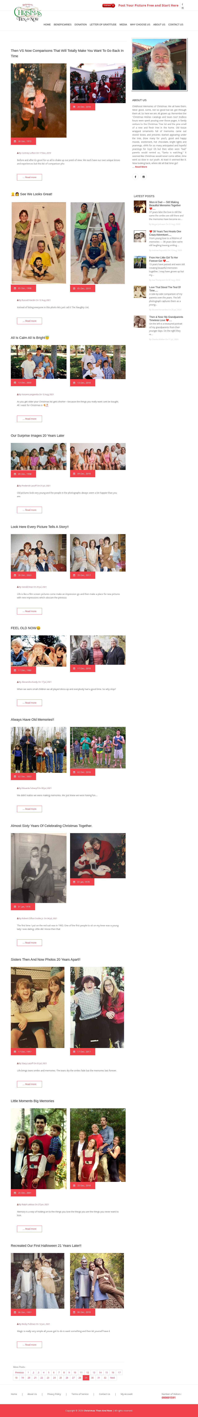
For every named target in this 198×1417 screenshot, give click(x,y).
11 (81, 1372)
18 (16, 1377)
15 (106, 1372)
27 (73, 1377)
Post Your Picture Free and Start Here (148, 5)
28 (79, 1377)
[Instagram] (183, 7)
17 (119, 1372)
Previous (19, 1372)
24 (54, 1377)
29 (86, 1377)
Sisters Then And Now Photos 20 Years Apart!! (45, 959)
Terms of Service (79, 1394)
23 (48, 1377)
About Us (159, 24)
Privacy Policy (54, 1394)
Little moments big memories (32, 1101)
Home (47, 24)
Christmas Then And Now (98, 1410)
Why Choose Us (140, 24)
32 (105, 1377)
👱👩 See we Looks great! (31, 194)
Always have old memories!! (32, 719)
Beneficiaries (62, 24)
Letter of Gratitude (103, 24)
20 (29, 1377)
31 (98, 1377)
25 (60, 1377)
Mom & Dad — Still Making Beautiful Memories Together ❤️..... (165, 205)
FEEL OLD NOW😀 (26, 628)
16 (113, 1372)
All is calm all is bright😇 (30, 338)
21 (35, 1377)
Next (112, 1377)
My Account (127, 1394)
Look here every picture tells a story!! (40, 527)
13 (94, 1372)
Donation (81, 24)
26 (67, 1377)
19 (22, 1377)
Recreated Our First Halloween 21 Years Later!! (46, 1246)
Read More (141, 166)
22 (41, 1377)
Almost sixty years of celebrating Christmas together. (51, 826)
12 (87, 1372)
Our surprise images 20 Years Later (37, 435)
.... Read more (29, 177)
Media (123, 24)
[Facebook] (182, 4)
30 (92, 1377)
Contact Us (175, 24)
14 (100, 1372)
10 (75, 1372)
